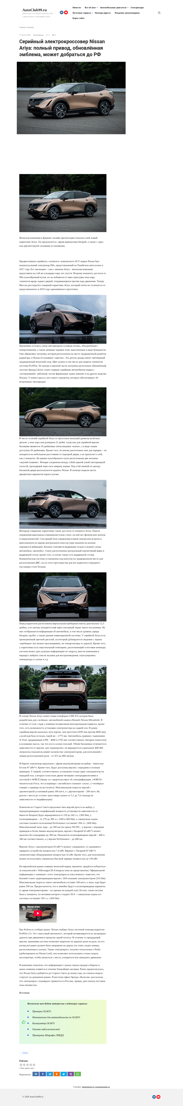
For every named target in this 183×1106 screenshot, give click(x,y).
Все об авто (90, 7)
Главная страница (26, 27)
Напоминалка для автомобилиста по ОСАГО (56, 1017)
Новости (77, 7)
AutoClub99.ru (34, 10)
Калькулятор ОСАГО (43, 1023)
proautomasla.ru (102, 1087)
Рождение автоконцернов (127, 13)
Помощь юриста (103, 13)
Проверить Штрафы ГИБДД (48, 1035)
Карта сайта (78, 18)
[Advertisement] (62, 155)
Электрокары (137, 7)
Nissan (25, 1053)
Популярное (38, 35)
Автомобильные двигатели (113, 7)
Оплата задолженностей (46, 1029)
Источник (24, 992)
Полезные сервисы (82, 13)
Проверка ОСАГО (41, 1011)
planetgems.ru (88, 1087)
